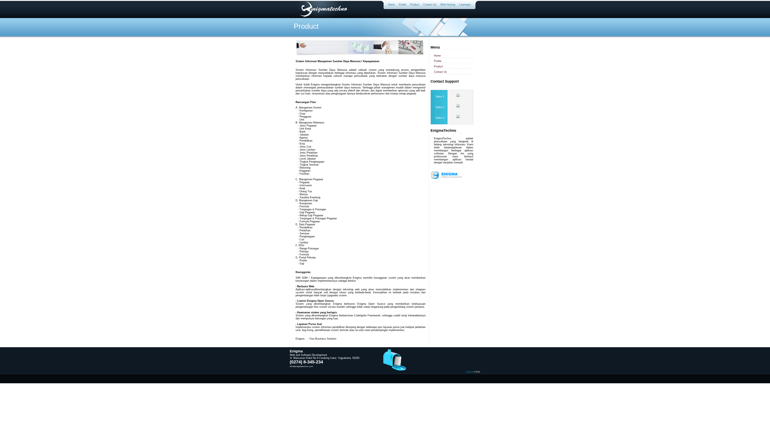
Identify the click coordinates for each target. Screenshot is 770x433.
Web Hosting (447, 4)
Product (414, 4)
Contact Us (429, 4)
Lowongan (465, 4)
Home (391, 4)
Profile (402, 4)
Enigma (469, 372)
